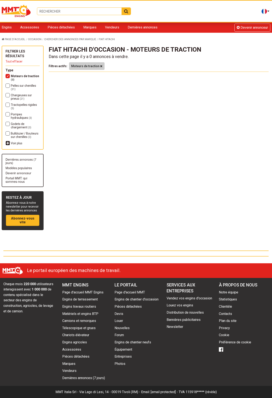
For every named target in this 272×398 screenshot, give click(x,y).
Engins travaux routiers (79, 307)
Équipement (123, 349)
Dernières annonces (142, 27)
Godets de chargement (21, 125)
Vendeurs (112, 27)
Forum (119, 335)
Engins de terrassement (80, 299)
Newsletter (175, 327)
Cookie (224, 335)
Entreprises (123, 356)
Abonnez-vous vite (22, 220)
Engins (7, 27)
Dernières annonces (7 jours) (21, 161)
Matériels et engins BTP (80, 314)
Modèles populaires (19, 168)
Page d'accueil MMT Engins (82, 292)
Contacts (225, 314)
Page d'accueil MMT (130, 292)
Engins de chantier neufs (133, 342)
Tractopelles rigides (24, 106)
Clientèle (225, 307)
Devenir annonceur (254, 27)
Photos (120, 364)
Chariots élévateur (75, 335)
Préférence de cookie (235, 342)
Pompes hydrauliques (21, 116)
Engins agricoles (74, 342)
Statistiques (228, 299)
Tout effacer (14, 61)
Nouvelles (122, 328)
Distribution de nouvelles (185, 312)
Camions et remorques (79, 321)
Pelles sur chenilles (23, 87)
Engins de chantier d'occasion (137, 299)
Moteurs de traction (25, 77)
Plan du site (228, 321)
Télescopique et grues (79, 328)
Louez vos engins (180, 305)
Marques (89, 27)
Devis (119, 314)
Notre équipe (228, 292)
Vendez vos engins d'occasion (189, 298)
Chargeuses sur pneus (21, 96)
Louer (119, 321)
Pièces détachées (61, 27)
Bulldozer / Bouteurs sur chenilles (24, 135)
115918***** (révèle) (201, 392)
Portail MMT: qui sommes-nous (16, 180)
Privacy (224, 328)
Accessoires (29, 27)
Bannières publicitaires (184, 320)
